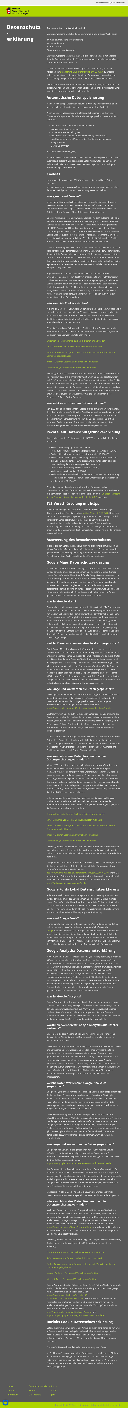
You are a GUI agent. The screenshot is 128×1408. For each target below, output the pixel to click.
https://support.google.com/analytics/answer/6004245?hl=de (75, 1315)
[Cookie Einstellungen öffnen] (5, 1404)
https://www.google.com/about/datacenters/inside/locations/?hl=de (79, 708)
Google (50, 930)
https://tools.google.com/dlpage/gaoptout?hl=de (70, 1227)
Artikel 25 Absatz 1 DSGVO (95, 513)
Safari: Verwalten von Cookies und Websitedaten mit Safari (74, 346)
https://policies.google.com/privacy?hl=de (66, 883)
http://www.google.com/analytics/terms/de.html (69, 1312)
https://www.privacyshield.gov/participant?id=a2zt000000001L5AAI (78, 872)
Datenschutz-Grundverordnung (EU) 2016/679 (82, 71)
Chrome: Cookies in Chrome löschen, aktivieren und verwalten (76, 340)
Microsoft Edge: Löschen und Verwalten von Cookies (71, 367)
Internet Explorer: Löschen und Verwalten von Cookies (72, 361)
